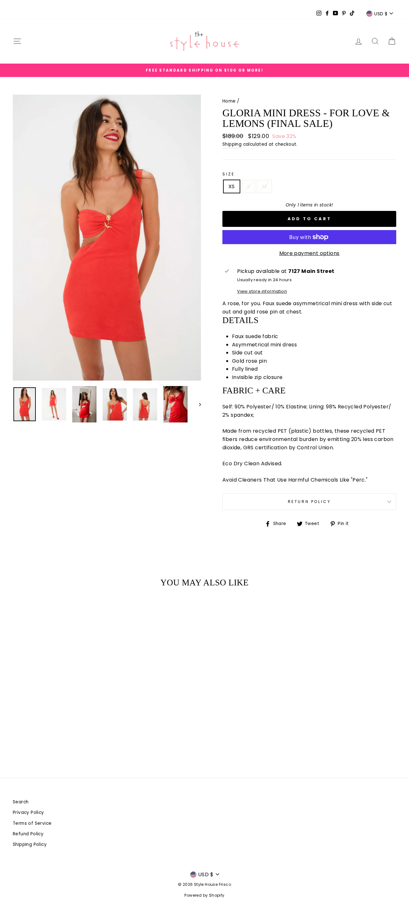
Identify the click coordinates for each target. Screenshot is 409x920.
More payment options (309, 253)
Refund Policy (28, 834)
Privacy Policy (28, 812)
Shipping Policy (30, 844)
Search (20, 802)
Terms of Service (32, 823)
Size (228, 174)
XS (231, 186)
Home (229, 101)
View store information (262, 291)
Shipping (232, 144)
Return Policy (309, 501)
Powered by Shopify (204, 895)
